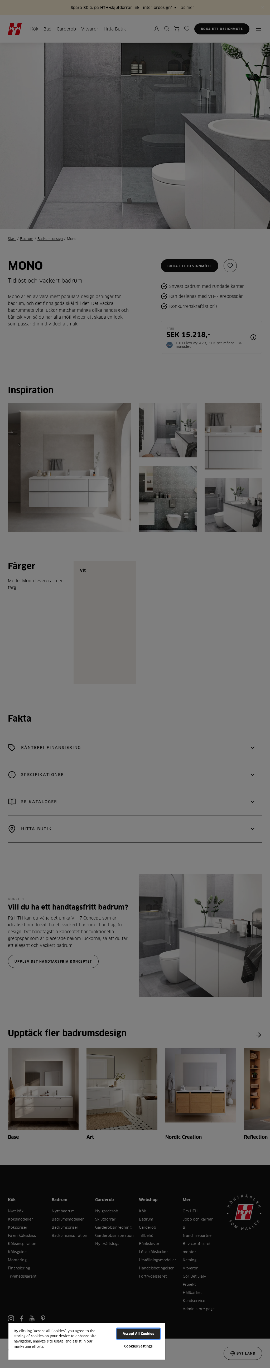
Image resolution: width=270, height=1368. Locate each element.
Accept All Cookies (138, 1333)
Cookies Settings (138, 1346)
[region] (86, 1341)
